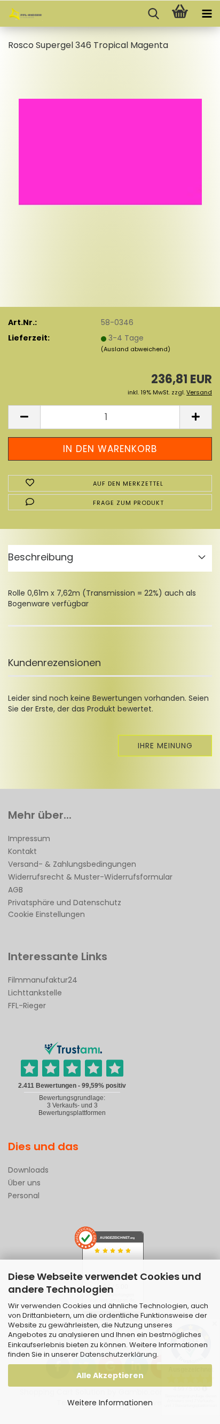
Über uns (24, 1182)
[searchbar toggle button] (153, 14)
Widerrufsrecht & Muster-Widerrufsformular (90, 877)
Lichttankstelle (35, 992)
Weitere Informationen (110, 1402)
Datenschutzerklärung (118, 1354)
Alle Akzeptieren (110, 1375)
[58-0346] (110, 141)
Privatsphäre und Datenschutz (64, 902)
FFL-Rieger (27, 1005)
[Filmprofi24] (21, 14)
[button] (24, 417)
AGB (15, 889)
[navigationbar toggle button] (206, 14)
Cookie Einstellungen (46, 914)
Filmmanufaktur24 (42, 980)
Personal (24, 1195)
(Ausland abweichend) (135, 349)
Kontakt (22, 851)
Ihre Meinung (165, 745)
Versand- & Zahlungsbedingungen (72, 864)
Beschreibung (40, 557)
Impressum (29, 838)
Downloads (28, 1170)
